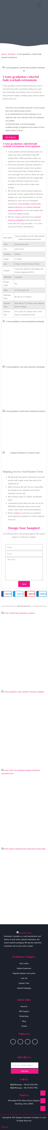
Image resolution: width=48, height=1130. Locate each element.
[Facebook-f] (27, 1041)
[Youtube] (20, 1041)
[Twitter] (35, 1041)
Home (3, 54)
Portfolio (11, 54)
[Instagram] (13, 1041)
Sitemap (4, 1127)
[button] (39, 5)
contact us (20, 214)
